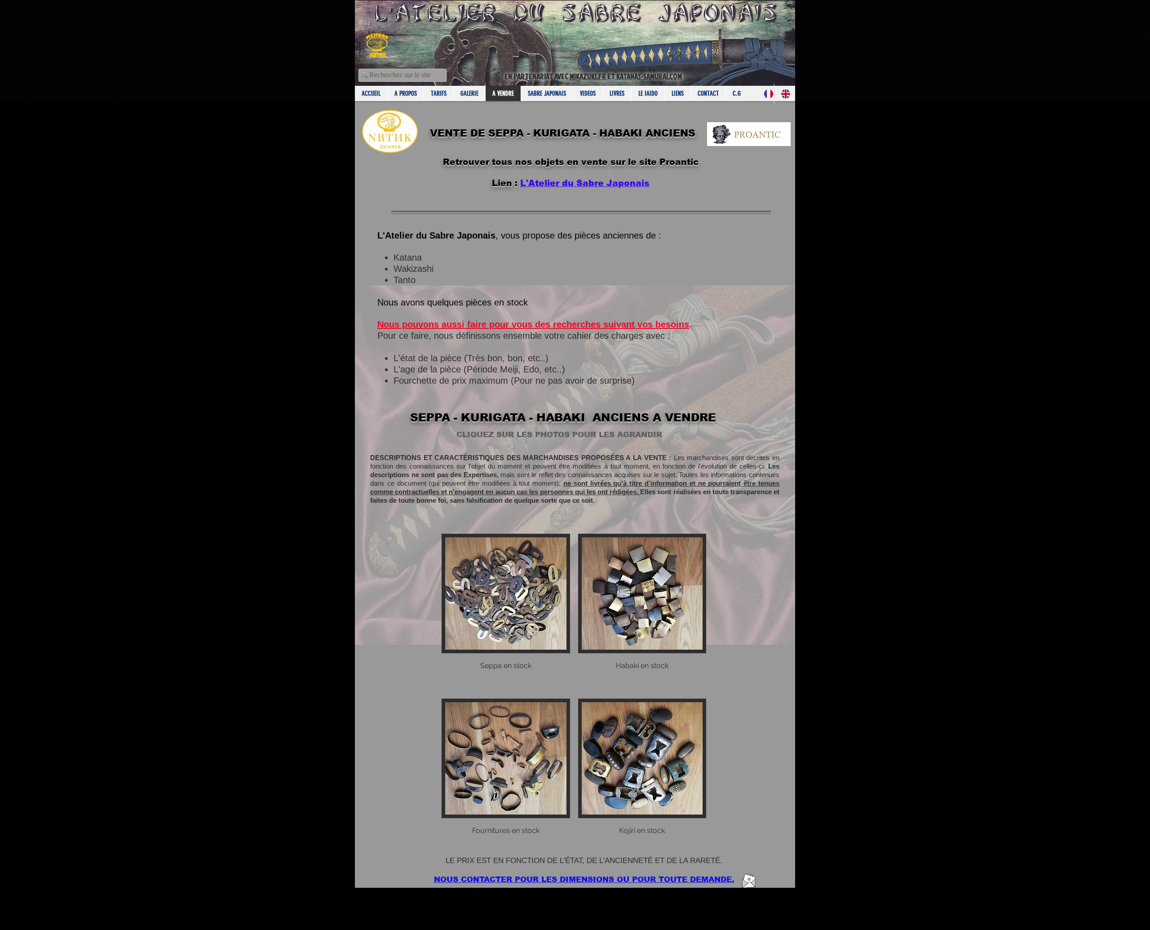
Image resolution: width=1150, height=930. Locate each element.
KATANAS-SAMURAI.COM (648, 76)
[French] (765, 93)
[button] (506, 612)
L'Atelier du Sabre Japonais (585, 183)
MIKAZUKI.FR (588, 76)
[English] (782, 93)
